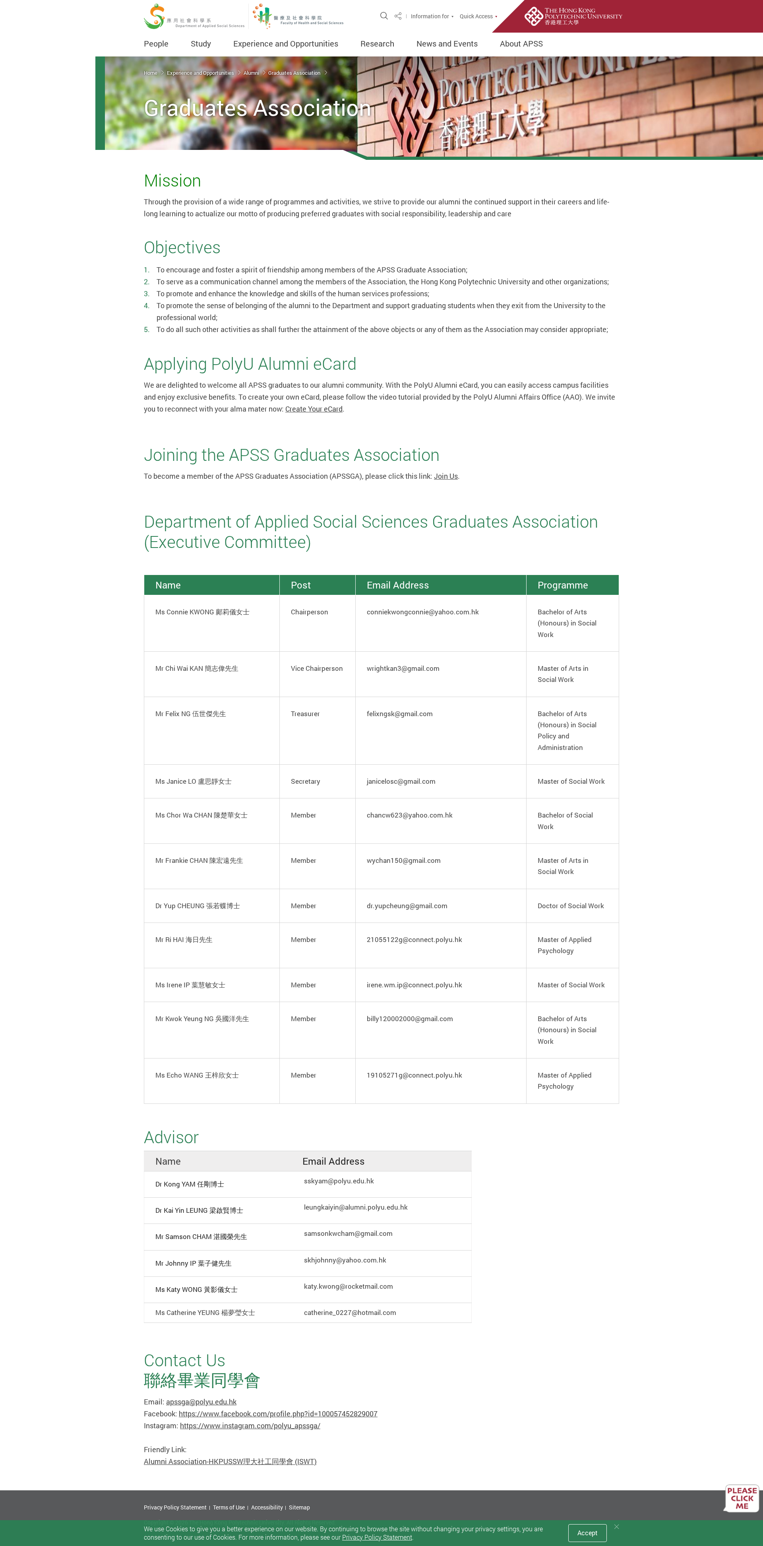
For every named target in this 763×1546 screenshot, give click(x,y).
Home (151, 72)
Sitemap (299, 1507)
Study (201, 43)
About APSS (521, 43)
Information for (430, 16)
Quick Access (476, 16)
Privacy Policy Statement (175, 1507)
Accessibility (267, 1507)
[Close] (617, 1527)
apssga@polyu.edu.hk (201, 1401)
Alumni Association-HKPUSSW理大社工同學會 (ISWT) (230, 1461)
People (156, 43)
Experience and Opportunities (285, 43)
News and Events (447, 43)
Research (377, 43)
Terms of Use (229, 1507)
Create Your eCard (314, 409)
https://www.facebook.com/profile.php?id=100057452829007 (278, 1413)
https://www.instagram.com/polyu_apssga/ (250, 1425)
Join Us (446, 476)
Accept (587, 1533)
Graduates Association (294, 72)
